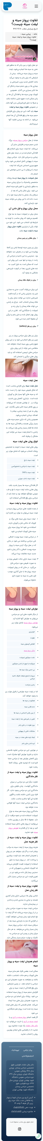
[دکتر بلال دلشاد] (24, 6)
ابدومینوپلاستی (28, 1055)
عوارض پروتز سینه (31, 622)
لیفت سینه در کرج (31, 1021)
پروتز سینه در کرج (19, 1017)
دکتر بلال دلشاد (32, 1025)
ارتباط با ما (5, 6)
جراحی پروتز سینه (20, 140)
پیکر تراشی (27, 1050)
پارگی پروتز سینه (29, 650)
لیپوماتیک (15, 1050)
